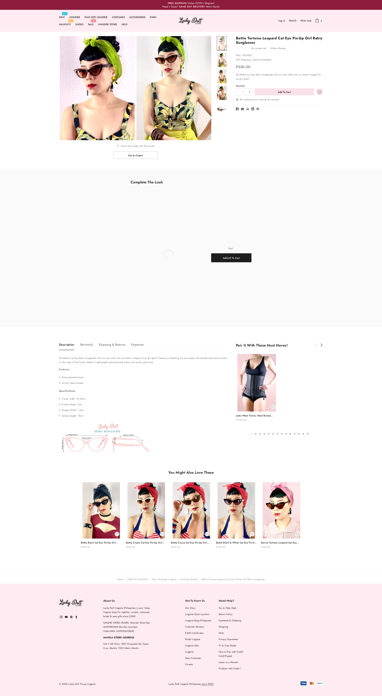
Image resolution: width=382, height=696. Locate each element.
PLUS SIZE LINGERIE (96, 17)
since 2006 (207, 684)
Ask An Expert (135, 155)
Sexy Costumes (193, 658)
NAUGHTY (65, 24)
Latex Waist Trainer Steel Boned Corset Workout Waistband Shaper (255, 416)
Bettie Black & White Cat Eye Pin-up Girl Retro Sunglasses (236, 543)
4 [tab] (264, 433)
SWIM (153, 17)
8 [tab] (281, 433)
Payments (137, 345)
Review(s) (86, 345)
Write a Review (278, 48)
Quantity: (240, 86)
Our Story (190, 608)
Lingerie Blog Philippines (198, 620)
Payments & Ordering (230, 620)
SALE (91, 24)
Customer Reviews (194, 626)
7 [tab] (277, 433)
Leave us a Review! (229, 662)
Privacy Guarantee (228, 639)
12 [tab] (299, 433)
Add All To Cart (231, 258)
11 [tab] (294, 433)
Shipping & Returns (112, 345)
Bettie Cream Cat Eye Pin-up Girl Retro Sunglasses (144, 543)
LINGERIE (74, 17)
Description (66, 345)
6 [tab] (273, 433)
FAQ (221, 633)
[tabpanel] (257, 389)
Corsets (189, 664)
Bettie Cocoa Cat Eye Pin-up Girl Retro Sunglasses (189, 543)
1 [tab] (251, 433)
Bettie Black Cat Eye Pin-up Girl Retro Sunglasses (98, 543)
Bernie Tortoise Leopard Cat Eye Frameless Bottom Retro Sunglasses (280, 543)
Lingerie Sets (191, 645)
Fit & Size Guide (227, 645)
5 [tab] (268, 433)
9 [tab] (286, 433)
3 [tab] (260, 433)
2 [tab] (255, 433)
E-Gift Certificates (194, 633)
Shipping (223, 626)
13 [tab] (303, 433)
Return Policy (225, 614)
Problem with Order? (230, 668)
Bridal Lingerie (192, 639)
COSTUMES (118, 17)
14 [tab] (307, 433)
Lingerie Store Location (197, 614)
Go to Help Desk (227, 608)
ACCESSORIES (137, 17)
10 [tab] (290, 433)
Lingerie (189, 652)
